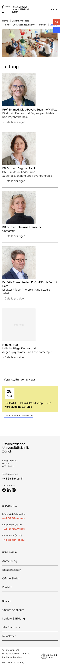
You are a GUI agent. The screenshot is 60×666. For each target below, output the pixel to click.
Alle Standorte (11, 627)
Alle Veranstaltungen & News (18, 415)
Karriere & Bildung (13, 618)
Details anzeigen (14, 122)
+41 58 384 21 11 (12, 478)
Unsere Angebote (20, 20)
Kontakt (7, 587)
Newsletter (9, 636)
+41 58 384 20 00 (13, 529)
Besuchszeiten (11, 569)
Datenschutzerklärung (13, 662)
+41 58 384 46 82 (13, 540)
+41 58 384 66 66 (13, 518)
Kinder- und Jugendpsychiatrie (20, 24)
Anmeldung (9, 561)
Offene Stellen (11, 578)
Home (5, 20)
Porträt (42, 24)
